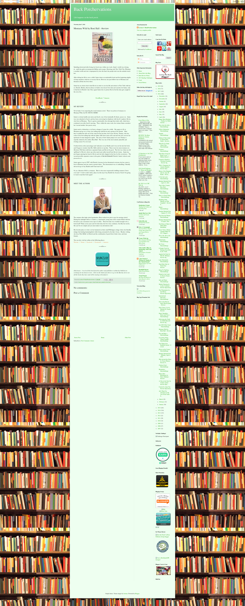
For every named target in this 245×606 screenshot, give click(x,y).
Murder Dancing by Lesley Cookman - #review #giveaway (165, 285)
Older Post (128, 337)
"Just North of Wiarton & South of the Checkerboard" (145, 260)
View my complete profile (144, 30)
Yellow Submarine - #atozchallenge (164, 130)
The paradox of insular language (145, 253)
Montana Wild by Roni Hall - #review (165, 330)
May (160, 114)
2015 (159, 408)
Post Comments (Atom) (87, 341)
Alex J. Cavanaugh (144, 227)
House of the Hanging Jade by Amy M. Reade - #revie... (165, 172)
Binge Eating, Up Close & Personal (145, 264)
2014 (159, 410)
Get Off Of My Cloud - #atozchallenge (165, 325)
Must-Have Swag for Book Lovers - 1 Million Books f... (164, 155)
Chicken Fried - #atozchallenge (163, 366)
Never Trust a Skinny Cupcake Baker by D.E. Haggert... (164, 231)
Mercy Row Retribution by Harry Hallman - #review (164, 376)
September (162, 104)
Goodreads (98, 242)
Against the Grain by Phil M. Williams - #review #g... (165, 255)
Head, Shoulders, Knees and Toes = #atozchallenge (164, 315)
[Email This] (105, 280)
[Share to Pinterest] (112, 280)
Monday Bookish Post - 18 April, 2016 (165, 220)
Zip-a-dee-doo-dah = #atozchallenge (164, 126)
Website (76, 242)
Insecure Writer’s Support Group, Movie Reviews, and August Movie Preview (145, 231)
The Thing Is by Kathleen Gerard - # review (165, 345)
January (161, 404)
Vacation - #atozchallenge (163, 150)
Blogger (137, 593)
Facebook (90, 242)
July (160, 109)
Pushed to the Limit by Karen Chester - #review (165, 275)
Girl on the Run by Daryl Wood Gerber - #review (165, 303)
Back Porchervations (92, 9)
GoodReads (99, 98)
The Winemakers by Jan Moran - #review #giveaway (165, 291)
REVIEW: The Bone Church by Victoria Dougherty (144, 136)
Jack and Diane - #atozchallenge (163, 281)
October (161, 101)
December (162, 96)
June (160, 112)
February (162, 402)
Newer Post (77, 337)
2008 (159, 426)
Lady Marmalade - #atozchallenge (164, 260)
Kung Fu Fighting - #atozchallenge (164, 270)
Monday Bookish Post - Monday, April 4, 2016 (165, 355)
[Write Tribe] (163, 511)
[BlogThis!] (107, 280)
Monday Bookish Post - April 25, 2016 (165, 182)
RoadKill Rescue (143, 270)
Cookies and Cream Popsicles (144, 215)
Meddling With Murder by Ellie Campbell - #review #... (165, 202)
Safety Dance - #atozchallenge (163, 192)
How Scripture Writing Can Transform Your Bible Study (145, 241)
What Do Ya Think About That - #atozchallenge (164, 145)
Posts (140, 59)
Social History (142, 82)
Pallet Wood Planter (144, 271)
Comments (142, 62)
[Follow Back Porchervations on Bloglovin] (145, 91)
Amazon (106, 98)
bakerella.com (143, 221)
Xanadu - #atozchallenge (163, 134)
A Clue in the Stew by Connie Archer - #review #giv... (165, 382)
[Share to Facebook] (110, 280)
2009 (159, 423)
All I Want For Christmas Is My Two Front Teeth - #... (164, 393)
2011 (159, 418)
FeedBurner (148, 49)
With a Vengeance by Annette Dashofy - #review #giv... (164, 166)
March (161, 399)
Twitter (83, 242)
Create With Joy (143, 238)
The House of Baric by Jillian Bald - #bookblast (165, 225)
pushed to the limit (106, 282)
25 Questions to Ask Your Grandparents (146, 154)
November (162, 99)
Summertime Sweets (144, 222)
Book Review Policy (144, 75)
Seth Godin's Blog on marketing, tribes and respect (145, 249)
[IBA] (163, 509)
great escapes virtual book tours (93, 282)
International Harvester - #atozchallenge (163, 297)
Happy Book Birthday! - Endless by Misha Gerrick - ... (165, 120)
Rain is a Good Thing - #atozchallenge (165, 196)
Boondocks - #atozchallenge (163, 370)
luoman (126, 593)
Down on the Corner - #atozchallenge (165, 350)
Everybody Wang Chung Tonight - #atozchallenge (164, 339)
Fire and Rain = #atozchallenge (163, 334)
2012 (159, 415)
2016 (159, 94)
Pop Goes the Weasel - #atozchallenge (165, 216)
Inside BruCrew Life (145, 213)
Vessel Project (143, 276)
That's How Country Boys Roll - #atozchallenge (164, 187)
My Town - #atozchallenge (163, 245)
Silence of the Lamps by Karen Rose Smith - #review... (164, 139)
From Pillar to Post (144, 120)
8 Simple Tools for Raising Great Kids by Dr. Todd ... (165, 249)
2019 (159, 86)
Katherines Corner (144, 205)
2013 (159, 413)
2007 (159, 428)
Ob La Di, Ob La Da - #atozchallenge (165, 236)
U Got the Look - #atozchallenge (163, 177)
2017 (159, 91)
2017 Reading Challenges (145, 78)
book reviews (81, 282)
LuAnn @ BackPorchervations (147, 28)
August (161, 106)
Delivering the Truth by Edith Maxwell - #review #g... (165, 320)
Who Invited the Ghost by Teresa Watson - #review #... (165, 360)
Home (102, 337)
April (161, 117)
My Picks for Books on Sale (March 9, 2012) (145, 278)
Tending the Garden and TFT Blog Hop (145, 207)
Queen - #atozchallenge (163, 208)
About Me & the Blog (144, 73)
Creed (140, 80)
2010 (159, 421)
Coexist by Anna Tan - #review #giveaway (165, 387)
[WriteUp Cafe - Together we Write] (163, 525)
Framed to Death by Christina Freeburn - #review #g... (164, 161)
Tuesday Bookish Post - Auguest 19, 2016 (165, 212)
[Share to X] (108, 280)
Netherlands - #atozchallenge (163, 240)
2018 (159, 89)
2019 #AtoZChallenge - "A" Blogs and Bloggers (145, 169)
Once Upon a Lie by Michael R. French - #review (165, 309)
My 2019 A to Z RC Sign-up (144, 184)
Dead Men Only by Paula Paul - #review (164, 265)
